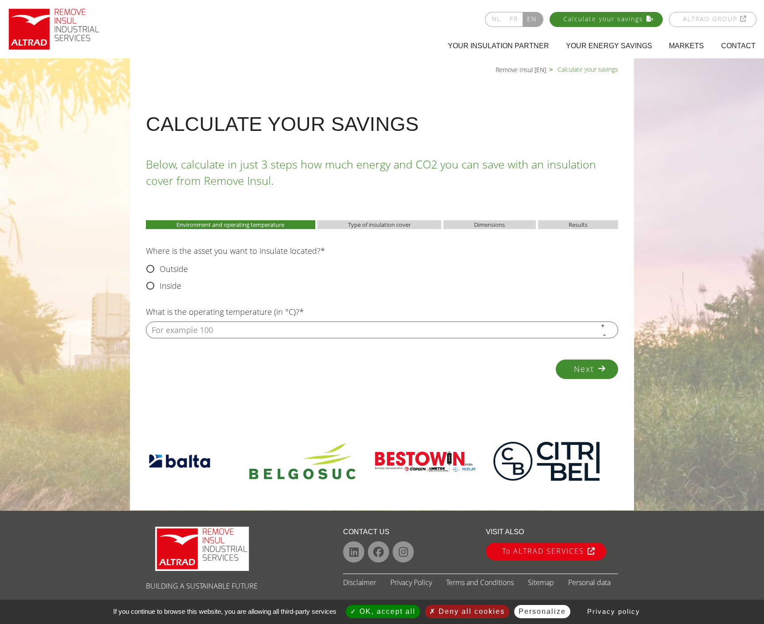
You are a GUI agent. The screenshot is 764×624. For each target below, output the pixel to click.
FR (514, 19)
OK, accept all (386, 611)
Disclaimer (359, 582)
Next (584, 369)
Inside (170, 285)
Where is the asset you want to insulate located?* (235, 250)
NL (496, 19)
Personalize (542, 611)
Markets (686, 46)
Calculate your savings (603, 19)
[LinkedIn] (353, 552)
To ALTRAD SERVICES (543, 551)
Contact (738, 46)
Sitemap (541, 582)
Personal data (589, 582)
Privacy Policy (411, 582)
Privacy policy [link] (613, 611)
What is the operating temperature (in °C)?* (225, 311)
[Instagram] (403, 552)
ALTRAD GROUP (710, 19)
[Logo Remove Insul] (54, 29)
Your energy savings (609, 46)
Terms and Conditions (480, 582)
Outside (174, 269)
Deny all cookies (470, 611)
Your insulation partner (498, 46)
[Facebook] (378, 552)
